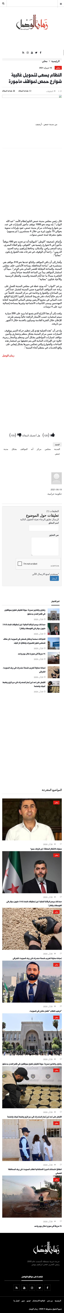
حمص (57, 453)
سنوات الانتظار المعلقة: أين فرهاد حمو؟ (46, 849)
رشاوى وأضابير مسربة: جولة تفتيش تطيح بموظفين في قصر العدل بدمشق (32, 1064)
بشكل (14, 448)
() (46, 434)
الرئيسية (55, 61)
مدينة (6, 448)
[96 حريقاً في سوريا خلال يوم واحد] (54, 663)
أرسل (54, 578)
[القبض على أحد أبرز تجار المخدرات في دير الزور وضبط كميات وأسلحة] (54, 691)
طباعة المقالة (7, 90)
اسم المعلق (54, 522)
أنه (32, 448)
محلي (44, 61)
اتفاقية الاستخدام (39, 1300)
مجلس (48, 448)
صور (23, 1300)
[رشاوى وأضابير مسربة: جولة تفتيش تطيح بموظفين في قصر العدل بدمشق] (54, 619)
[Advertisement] (32, 184)
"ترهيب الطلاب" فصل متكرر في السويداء (45, 1011)
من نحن (50, 1300)
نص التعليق (54, 534)
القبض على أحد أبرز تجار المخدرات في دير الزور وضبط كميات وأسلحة (34, 1117)
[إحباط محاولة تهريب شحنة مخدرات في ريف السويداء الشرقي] (54, 677)
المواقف (24, 448)
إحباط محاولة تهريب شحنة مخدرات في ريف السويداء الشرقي (37, 958)
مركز (39, 448)
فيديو (29, 1300)
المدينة (57, 448)
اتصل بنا (16, 1300)
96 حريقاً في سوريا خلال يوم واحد (31, 654)
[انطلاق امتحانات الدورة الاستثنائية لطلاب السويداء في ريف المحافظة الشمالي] (32, 1160)
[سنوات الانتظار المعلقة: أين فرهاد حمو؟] (32, 839)
